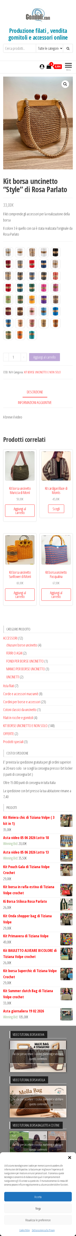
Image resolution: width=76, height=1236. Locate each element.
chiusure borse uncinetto (21, 645)
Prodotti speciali (13, 741)
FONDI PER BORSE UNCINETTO (25, 661)
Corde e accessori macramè (20, 693)
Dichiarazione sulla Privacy (43, 1230)
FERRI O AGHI (14, 653)
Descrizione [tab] (35, 391)
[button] (70, 1157)
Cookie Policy (24, 1230)
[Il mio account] (42, 66)
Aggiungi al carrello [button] (20, 510)
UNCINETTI (12, 676)
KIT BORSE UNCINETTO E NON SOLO (42, 372)
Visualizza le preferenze (38, 1220)
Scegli (56, 508)
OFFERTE (8, 733)
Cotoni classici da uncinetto (20, 709)
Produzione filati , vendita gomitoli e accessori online (38, 34)
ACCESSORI (10, 638)
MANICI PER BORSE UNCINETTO (25, 668)
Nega (38, 1208)
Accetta (38, 1197)
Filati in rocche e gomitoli (18, 717)
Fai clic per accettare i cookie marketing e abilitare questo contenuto (38, 1056)
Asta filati (8, 685)
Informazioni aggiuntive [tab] (35, 402)
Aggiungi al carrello (44, 357)
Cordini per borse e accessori (21, 701)
